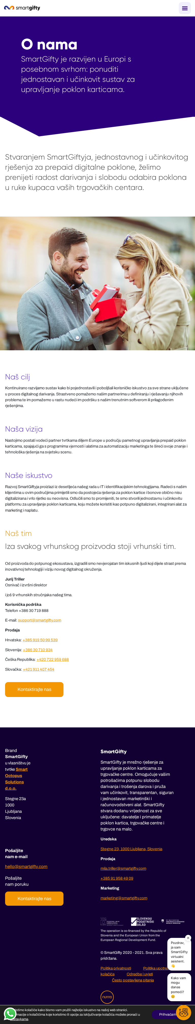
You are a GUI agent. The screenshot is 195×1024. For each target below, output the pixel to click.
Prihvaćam (167, 1014)
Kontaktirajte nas (34, 689)
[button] (183, 1012)
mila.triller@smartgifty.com (123, 868)
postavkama (19, 1019)
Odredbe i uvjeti (140, 974)
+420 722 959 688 (53, 659)
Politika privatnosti (116, 968)
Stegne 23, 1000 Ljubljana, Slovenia (131, 849)
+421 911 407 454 (38, 669)
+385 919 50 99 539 (40, 640)
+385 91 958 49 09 (117, 878)
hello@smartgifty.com (26, 866)
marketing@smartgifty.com (124, 898)
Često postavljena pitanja (133, 980)
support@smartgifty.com (39, 620)
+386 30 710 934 (38, 650)
